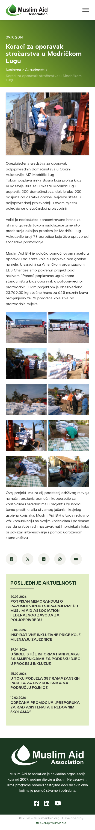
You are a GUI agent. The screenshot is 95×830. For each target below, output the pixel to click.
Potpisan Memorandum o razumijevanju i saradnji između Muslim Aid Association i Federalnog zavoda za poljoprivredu (44, 610)
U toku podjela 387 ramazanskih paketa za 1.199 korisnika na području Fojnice (45, 683)
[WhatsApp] (60, 559)
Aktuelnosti (35, 70)
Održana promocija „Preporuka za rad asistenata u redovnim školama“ (45, 707)
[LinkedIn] (44, 559)
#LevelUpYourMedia (51, 823)
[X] (27, 559)
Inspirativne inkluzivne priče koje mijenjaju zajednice (45, 637)
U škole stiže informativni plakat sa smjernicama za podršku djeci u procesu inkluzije (45, 659)
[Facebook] (11, 559)
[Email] (76, 559)
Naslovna (13, 70)
